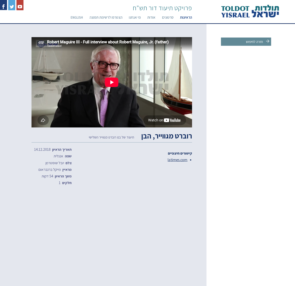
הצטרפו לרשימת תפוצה (106, 17)
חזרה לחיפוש (258, 41)
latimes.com (177, 159)
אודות (151, 17)
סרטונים (168, 17)
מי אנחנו (135, 17)
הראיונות (186, 17)
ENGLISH (77, 17)
